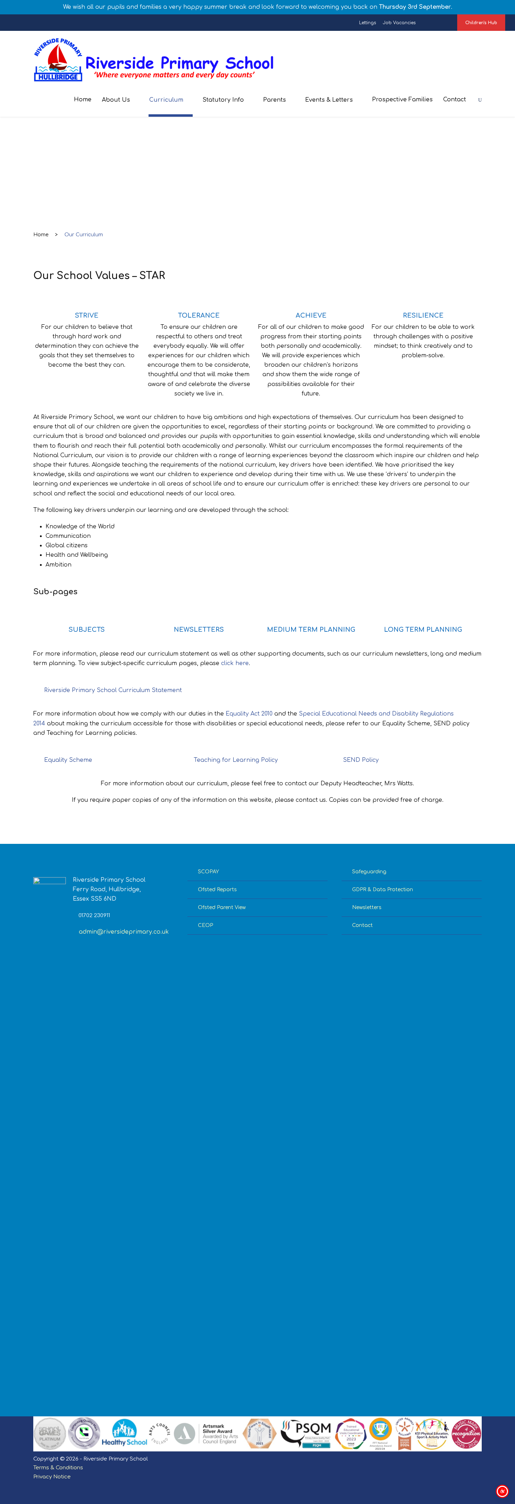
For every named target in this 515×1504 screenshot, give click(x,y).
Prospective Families (402, 99)
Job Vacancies (399, 22)
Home (82, 99)
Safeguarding (369, 871)
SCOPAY (208, 871)
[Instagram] (472, 1486)
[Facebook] (459, 1486)
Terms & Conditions (58, 1468)
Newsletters (367, 907)
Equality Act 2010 (249, 714)
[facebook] (430, 22)
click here (235, 663)
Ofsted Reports (217, 889)
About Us (116, 100)
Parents (274, 100)
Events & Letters (329, 100)
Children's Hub (481, 22)
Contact (454, 99)
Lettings (367, 22)
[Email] (447, 1486)
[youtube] (439, 22)
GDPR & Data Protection (382, 889)
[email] (422, 22)
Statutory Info (223, 100)
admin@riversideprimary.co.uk (124, 932)
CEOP (205, 925)
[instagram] (447, 22)
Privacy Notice (52, 1477)
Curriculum (166, 100)
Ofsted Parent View (222, 907)
